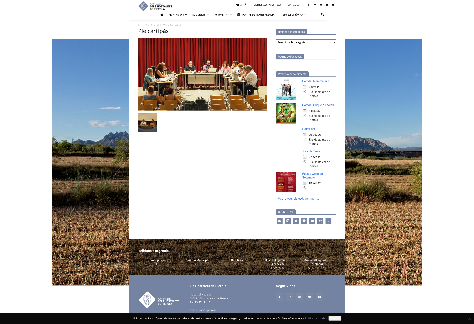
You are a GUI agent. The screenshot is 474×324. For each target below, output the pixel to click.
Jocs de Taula (311, 151)
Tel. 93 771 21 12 (200, 302)
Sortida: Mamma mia (315, 81)
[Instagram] (321, 5)
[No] (469, 318)
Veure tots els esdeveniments (298, 198)
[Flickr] (315, 5)
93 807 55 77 (276, 268)
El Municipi (199, 14)
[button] (322, 14)
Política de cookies (316, 318)
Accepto (335, 318)
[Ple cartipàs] (202, 109)
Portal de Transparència (258, 14)
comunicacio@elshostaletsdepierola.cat (241, 310)
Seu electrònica (293, 14)
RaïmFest (308, 129)
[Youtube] (333, 5)
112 (158, 264)
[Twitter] (327, 5)
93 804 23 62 (316, 268)
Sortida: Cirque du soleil (318, 105)
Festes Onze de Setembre (312, 175)
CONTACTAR (294, 4)
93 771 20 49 (197, 264)
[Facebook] (308, 5)
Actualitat (222, 14)
